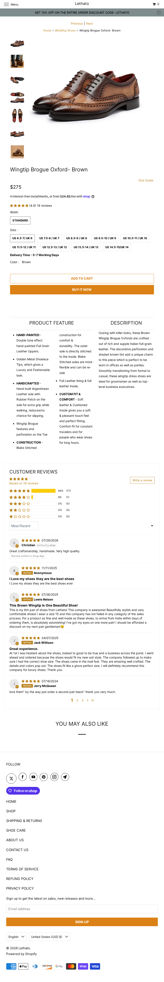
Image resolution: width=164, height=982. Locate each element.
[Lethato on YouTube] (34, 777)
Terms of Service (22, 869)
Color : (20, 262)
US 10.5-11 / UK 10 (135, 238)
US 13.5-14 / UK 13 (86, 247)
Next (89, 23)
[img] (31, 540)
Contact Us (17, 850)
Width (14, 212)
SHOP (11, 811)
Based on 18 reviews (23, 483)
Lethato (24, 948)
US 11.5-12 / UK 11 (24, 247)
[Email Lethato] (66, 777)
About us (15, 840)
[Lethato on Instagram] (55, 777)
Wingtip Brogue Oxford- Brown (49, 169)
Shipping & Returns (24, 821)
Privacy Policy (20, 888)
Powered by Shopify (21, 954)
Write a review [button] (142, 480)
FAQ (9, 859)
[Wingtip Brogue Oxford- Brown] (86, 93)
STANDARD (20, 220)
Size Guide (145, 180)
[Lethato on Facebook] (23, 777)
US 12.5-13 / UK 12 (54, 247)
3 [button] (82, 700)
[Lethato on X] (11, 778)
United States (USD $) (47, 937)
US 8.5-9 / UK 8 (76, 238)
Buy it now (82, 290)
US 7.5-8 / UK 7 (49, 238)
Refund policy (20, 879)
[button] (19, 205)
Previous (77, 23)
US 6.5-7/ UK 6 (22, 238)
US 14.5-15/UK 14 (117, 247)
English (14, 937)
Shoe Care (16, 830)
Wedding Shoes (65, 30)
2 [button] (77, 700)
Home (47, 30)
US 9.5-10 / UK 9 (105, 238)
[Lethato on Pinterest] (45, 777)
